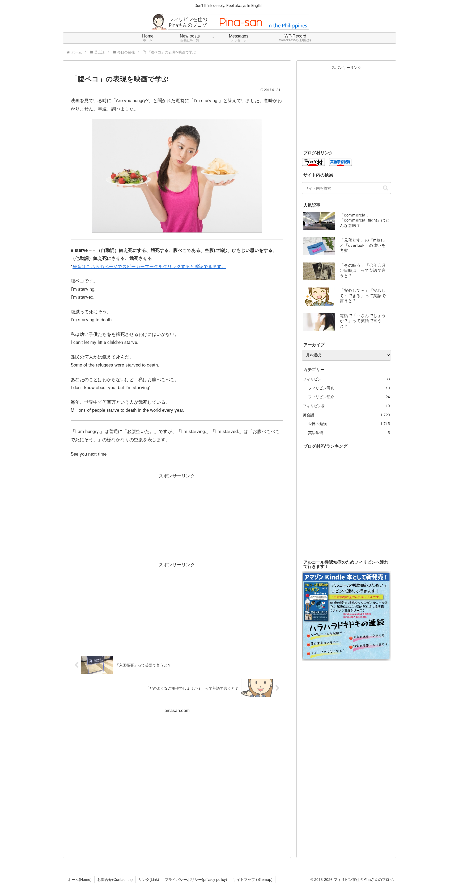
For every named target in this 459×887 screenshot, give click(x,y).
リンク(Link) (148, 879)
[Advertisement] (177, 517)
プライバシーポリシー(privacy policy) (196, 879)
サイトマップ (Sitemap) (253, 879)
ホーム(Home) (80, 879)
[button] (385, 188)
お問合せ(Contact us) (115, 879)
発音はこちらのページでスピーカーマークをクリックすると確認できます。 (149, 266)
